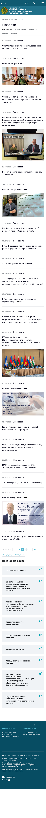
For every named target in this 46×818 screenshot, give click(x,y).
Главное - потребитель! (12, 63)
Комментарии (20, 29)
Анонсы (5, 33)
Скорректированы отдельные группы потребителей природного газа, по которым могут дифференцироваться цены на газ (22, 319)
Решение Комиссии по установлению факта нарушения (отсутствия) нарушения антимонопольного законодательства (20, 606)
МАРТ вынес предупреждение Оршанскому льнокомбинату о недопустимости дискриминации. (22, 447)
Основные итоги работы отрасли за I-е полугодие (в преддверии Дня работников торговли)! (21, 99)
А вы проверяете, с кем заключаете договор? (23, 483)
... (31, 549)
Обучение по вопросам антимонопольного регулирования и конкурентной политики (20, 699)
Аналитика (33, 29)
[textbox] (3, 3)
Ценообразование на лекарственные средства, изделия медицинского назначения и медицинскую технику (18, 586)
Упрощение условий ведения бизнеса (18, 662)
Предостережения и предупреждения (15, 623)
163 (34, 549)
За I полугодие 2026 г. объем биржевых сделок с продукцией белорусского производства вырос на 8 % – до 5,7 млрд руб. (23, 281)
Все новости (7, 29)
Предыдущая (8, 555)
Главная (5, 20)
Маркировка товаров (15, 649)
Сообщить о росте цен (16, 570)
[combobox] (3, 3)
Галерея (14, 33)
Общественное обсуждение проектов (18, 636)
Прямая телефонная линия (14, 189)
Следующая (19, 555)
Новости (14, 20)
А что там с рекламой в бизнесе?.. (17, 263)
